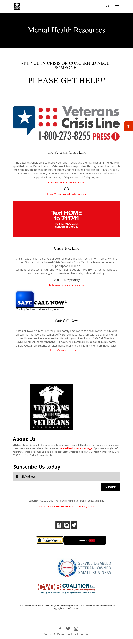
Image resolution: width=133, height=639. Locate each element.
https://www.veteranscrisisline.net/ (66, 182)
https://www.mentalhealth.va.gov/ (66, 193)
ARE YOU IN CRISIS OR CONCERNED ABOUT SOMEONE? (66, 65)
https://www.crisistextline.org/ (66, 285)
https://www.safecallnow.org (66, 350)
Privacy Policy (86, 506)
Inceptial (83, 634)
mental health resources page (76, 448)
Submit (110, 487)
